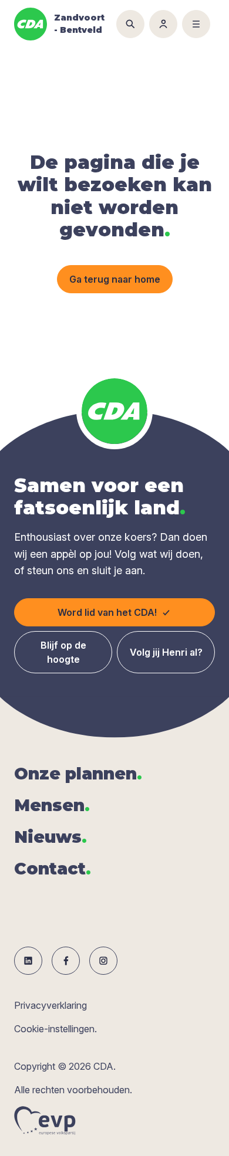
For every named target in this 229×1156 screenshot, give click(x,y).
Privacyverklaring (50, 1005)
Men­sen (52, 805)
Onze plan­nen (78, 774)
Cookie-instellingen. (55, 1029)
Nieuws (50, 837)
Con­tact (52, 869)
